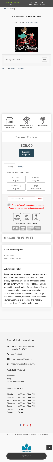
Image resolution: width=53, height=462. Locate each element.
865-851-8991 (32, 23)
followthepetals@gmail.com (22, 359)
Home (4, 68)
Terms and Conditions (16, 381)
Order (26, 456)
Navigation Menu (14, 59)
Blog (9, 378)
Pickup (21, 167)
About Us (11, 376)
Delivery (9, 167)
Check (39, 199)
